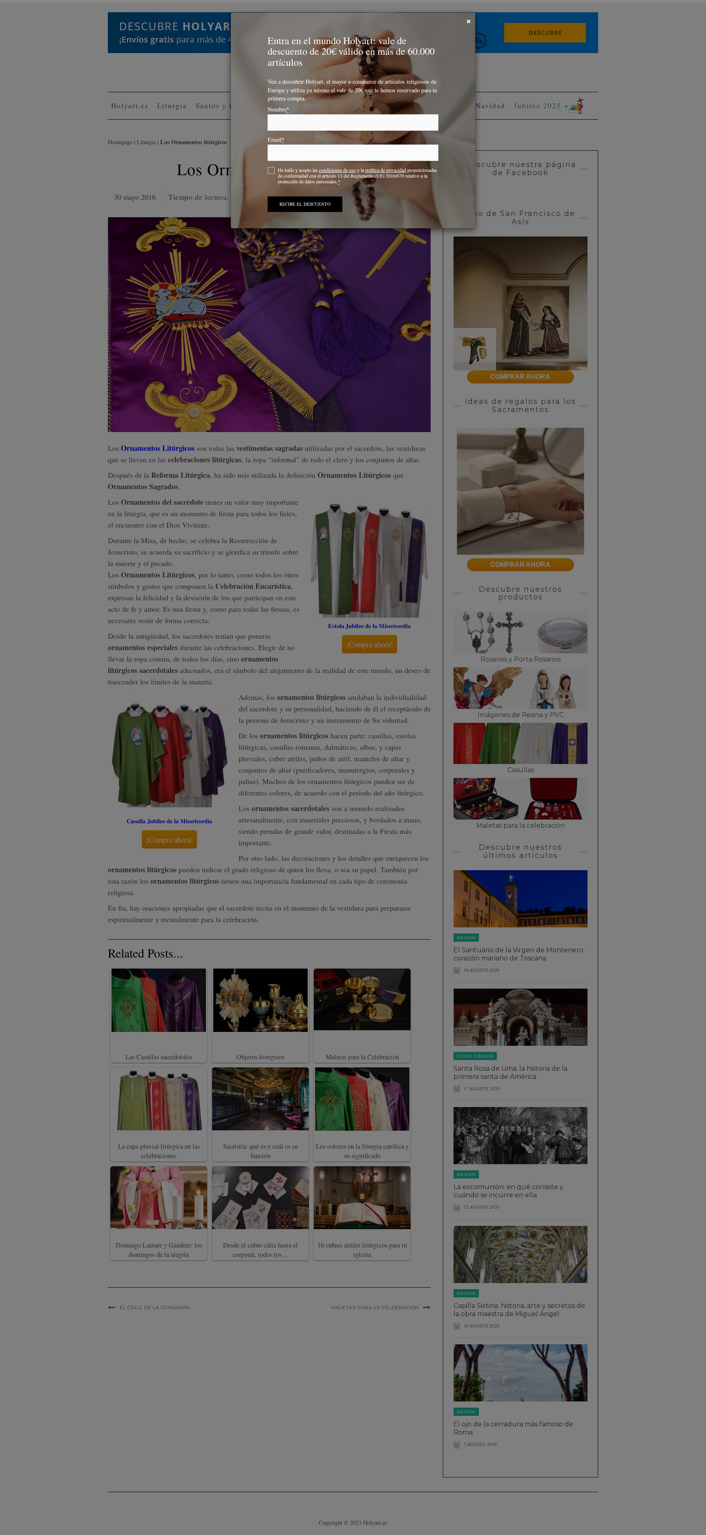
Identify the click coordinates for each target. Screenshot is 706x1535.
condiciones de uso (337, 170)
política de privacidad (385, 170)
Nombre (278, 109)
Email (276, 140)
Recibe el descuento (305, 204)
